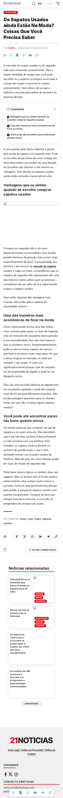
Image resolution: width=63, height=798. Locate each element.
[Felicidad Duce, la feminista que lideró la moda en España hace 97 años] (43, 589)
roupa (37, 519)
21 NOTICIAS (10, 12)
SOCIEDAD (41, 601)
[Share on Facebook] (11, 55)
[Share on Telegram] (42, 792)
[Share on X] (17, 55)
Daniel (11, 48)
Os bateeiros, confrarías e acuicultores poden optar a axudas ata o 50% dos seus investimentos (19, 643)
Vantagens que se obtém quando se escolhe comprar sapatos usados (28, 118)
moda (23, 519)
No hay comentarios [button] (44, 550)
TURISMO (40, 625)
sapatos (46, 519)
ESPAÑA (39, 594)
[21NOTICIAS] (12, 3)
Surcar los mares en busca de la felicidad (19, 613)
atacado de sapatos (44, 266)
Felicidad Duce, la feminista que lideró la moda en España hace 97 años (20, 585)
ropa (30, 519)
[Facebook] (6, 774)
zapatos (8, 523)
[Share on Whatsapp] (24, 55)
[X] (10, 774)
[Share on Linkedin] (30, 55)
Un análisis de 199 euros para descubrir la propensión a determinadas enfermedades (20, 679)
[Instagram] (16, 774)
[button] (33, 4)
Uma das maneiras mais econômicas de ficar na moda (31, 127)
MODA (39, 597)
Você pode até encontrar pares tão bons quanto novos (31, 136)
